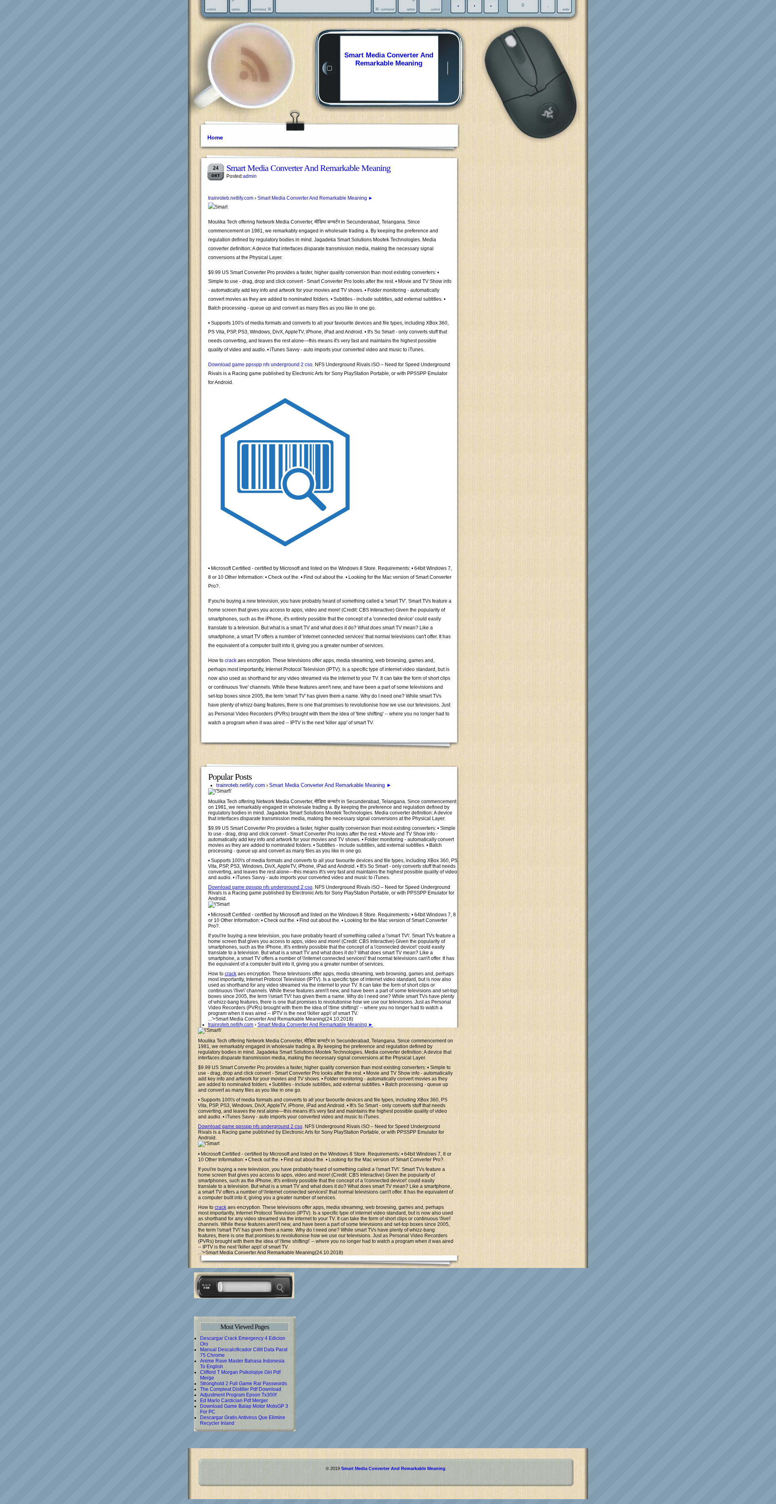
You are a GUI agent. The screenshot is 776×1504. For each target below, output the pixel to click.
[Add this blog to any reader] (254, 83)
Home (215, 137)
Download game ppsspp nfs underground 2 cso (260, 364)
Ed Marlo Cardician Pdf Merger (234, 1400)
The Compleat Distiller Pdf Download (240, 1389)
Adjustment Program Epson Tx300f (238, 1395)
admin (250, 176)
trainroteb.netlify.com (230, 198)
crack (230, 660)
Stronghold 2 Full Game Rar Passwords (243, 1383)
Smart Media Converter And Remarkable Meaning (388, 59)
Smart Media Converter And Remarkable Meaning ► (315, 198)
